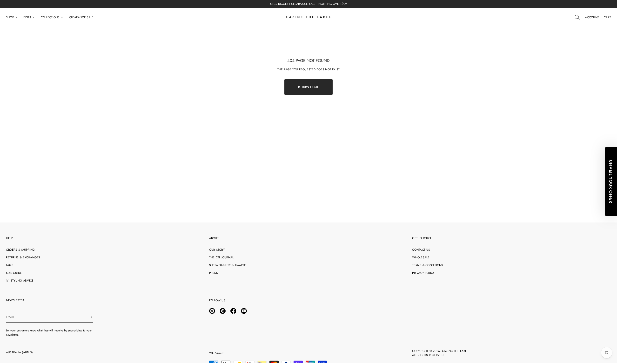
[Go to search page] (577, 17)
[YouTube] (244, 311)
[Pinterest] (222, 311)
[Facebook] (233, 311)
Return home (308, 87)
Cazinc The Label (455, 351)
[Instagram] (212, 311)
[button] (577, 17)
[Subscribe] (90, 317)
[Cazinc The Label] (308, 17)
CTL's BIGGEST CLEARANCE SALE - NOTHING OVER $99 (308, 4)
